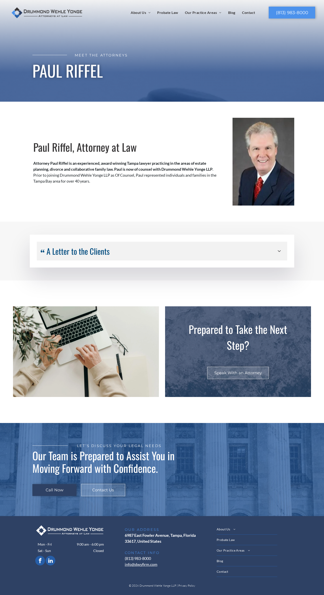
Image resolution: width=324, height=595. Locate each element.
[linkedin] (50, 561)
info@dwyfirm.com (141, 564)
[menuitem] (140, 12)
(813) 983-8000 (138, 558)
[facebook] (40, 561)
